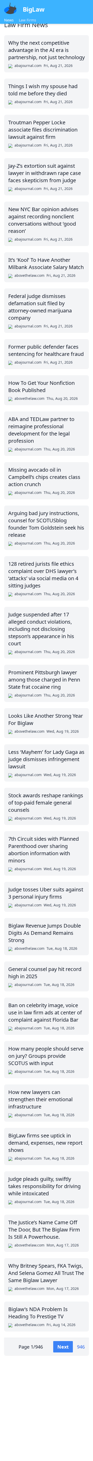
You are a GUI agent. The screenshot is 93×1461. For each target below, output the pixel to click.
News (9, 20)
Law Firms (27, 20)
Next (63, 1347)
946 (81, 1347)
